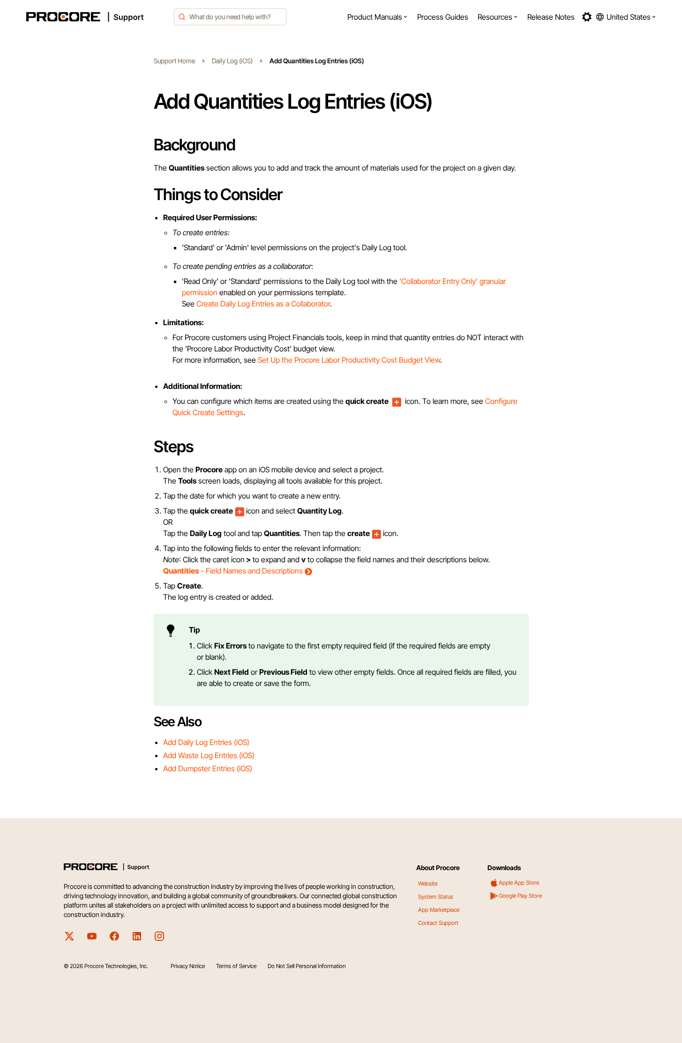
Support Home (174, 61)
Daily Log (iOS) (232, 61)
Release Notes (551, 17)
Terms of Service (236, 965)
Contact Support (438, 922)
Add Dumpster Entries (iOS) (207, 768)
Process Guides (442, 17)
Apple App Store (519, 882)
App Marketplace (438, 909)
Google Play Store (520, 895)
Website (427, 883)
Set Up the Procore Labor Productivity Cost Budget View (349, 360)
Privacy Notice (188, 965)
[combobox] (230, 16)
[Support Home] (97, 17)
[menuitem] (377, 17)
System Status (435, 896)
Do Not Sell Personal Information (306, 965)
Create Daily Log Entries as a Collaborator (263, 303)
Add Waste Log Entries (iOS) (209, 755)
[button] (377, 17)
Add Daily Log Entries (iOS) (206, 742)
